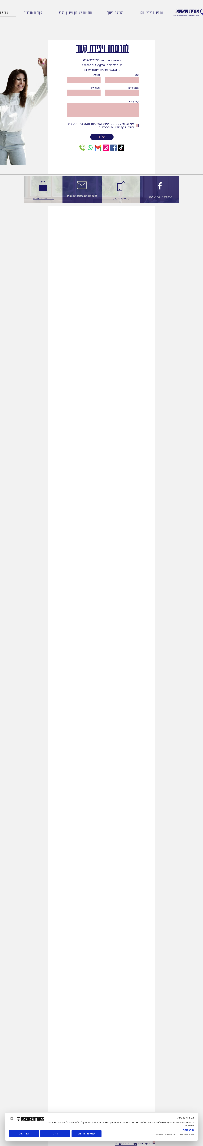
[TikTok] (121, 148)
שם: (137, 75)
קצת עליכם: (134, 102)
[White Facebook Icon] (160, 186)
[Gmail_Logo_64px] (98, 148)
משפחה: (97, 75)
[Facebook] (113, 148)
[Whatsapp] (90, 148)
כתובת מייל (96, 88)
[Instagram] (106, 148)
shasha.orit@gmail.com (82, 195)
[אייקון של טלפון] (82, 148)
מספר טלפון (133, 88)
